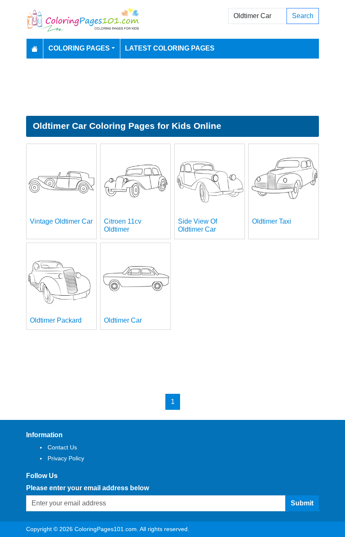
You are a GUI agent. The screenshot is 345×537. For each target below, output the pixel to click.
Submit (302, 503)
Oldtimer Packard (56, 320)
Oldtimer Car (123, 320)
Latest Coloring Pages (170, 48)
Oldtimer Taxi (271, 221)
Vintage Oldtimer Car (61, 221)
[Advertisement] (172, 87)
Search (302, 15)
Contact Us (62, 447)
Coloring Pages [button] (79, 48)
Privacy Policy (66, 458)
